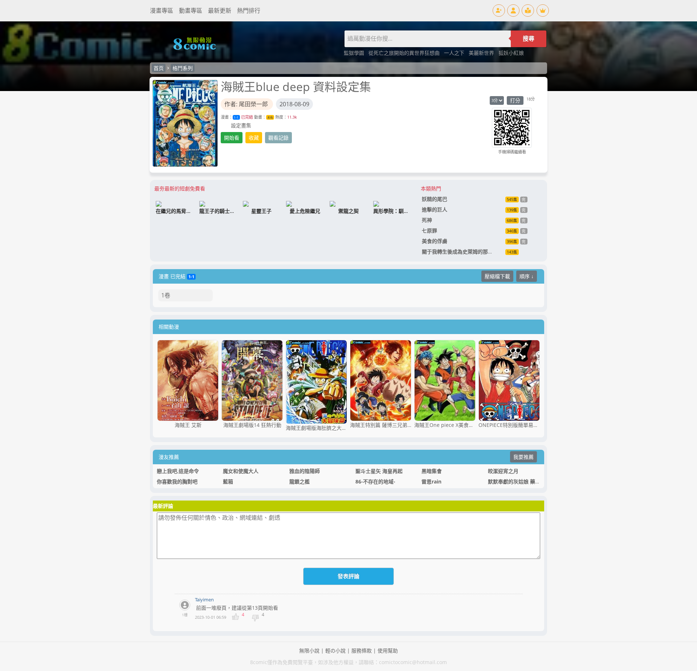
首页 (159, 68)
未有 (270, 117)
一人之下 (455, 52)
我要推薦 (523, 456)
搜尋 (528, 39)
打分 (515, 100)
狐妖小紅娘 (511, 52)
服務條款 (361, 650)
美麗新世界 (482, 52)
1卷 (165, 295)
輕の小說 (335, 650)
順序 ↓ (526, 276)
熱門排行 (248, 11)
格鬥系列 (182, 68)
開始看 (231, 137)
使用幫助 (388, 650)
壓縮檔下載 (497, 276)
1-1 (236, 117)
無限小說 (309, 650)
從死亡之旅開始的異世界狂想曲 (404, 52)
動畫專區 (190, 11)
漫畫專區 (161, 11)
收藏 (254, 137)
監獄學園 (355, 52)
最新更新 (219, 11)
